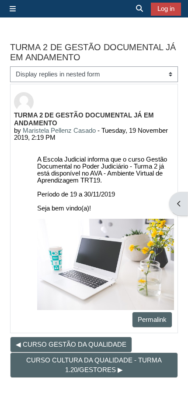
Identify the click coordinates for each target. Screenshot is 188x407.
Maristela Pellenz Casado (59, 130)
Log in (165, 8)
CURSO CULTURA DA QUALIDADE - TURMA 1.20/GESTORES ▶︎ (94, 365)
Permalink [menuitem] (152, 319)
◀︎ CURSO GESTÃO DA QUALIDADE (71, 344)
